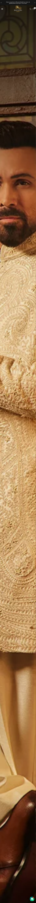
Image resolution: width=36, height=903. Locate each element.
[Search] (30, 9)
